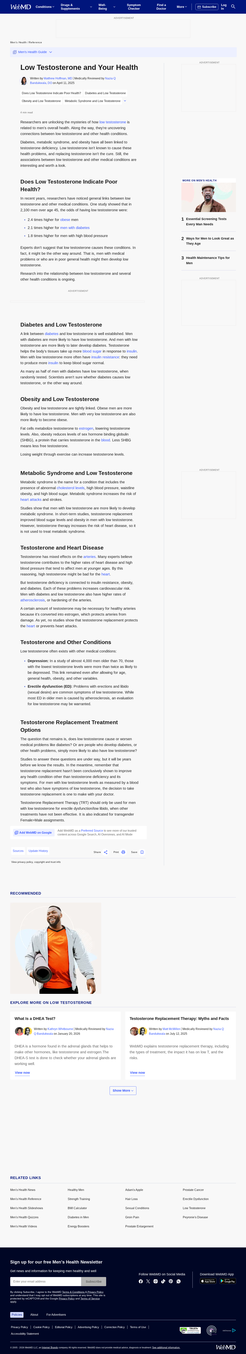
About (34, 1314)
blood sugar (92, 351)
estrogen (86, 428)
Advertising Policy (88, 1327)
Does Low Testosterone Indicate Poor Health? (51, 93)
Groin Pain (132, 1217)
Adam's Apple (134, 1189)
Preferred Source (92, 830)
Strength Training (79, 1199)
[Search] (233, 6)
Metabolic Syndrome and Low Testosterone (93, 101)
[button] (101, 852)
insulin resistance (105, 357)
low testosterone (112, 122)
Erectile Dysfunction (196, 1199)
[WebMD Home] (20, 7)
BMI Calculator (77, 1208)
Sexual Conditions (137, 1208)
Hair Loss (131, 1199)
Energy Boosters (78, 1226)
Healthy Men (76, 1189)
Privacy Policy (95, 1292)
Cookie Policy (41, 1327)
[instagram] (155, 1281)
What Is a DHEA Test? (35, 1018)
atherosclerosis (32, 600)
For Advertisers (56, 1314)
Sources (18, 850)
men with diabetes (75, 228)
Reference (35, 42)
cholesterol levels (70, 488)
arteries (89, 557)
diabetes (51, 334)
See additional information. (166, 1347)
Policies (17, 1314)
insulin (132, 351)
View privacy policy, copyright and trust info (36, 861)
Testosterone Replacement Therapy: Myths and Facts (179, 1018)
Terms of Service (90, 1298)
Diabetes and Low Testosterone (105, 93)
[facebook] (141, 1281)
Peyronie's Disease (195, 1217)
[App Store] (208, 1282)
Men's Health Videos (23, 1226)
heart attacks (31, 500)
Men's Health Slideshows (26, 1208)
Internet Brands (50, 1347)
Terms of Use (138, 1327)
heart (105, 574)
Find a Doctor (161, 6)
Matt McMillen (171, 1029)
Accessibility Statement (25, 1333)
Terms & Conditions (73, 1292)
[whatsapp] (178, 1281)
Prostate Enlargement (139, 1226)
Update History (38, 850)
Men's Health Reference (25, 1199)
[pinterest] (171, 1281)
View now (22, 1072)
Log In (224, 6)
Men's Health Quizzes (24, 1217)
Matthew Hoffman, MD (58, 78)
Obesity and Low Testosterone (41, 101)
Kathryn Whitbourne (60, 1029)
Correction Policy (114, 1327)
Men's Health (18, 42)
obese (65, 220)
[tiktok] (163, 1281)
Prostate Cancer (193, 1189)
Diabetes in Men (78, 1217)
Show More (122, 1090)
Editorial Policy (63, 1327)
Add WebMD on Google (35, 832)
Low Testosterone (194, 1208)
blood (105, 440)
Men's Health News (22, 1189)
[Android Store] (228, 1282)
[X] (148, 1281)
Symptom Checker (134, 6)
